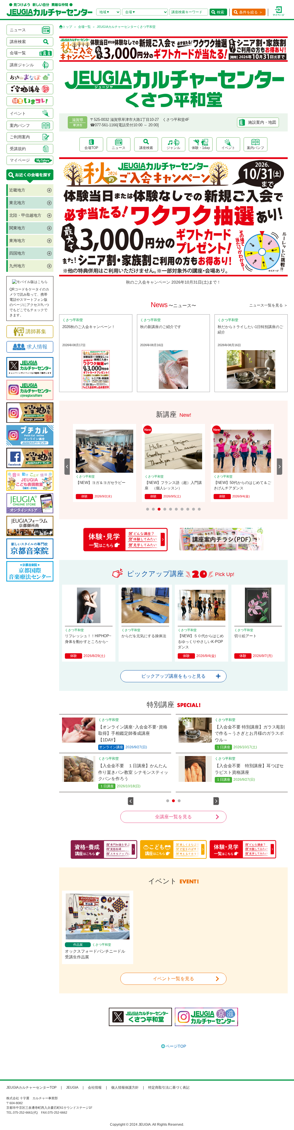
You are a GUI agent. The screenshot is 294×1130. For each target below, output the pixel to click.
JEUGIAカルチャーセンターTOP (31, 1088)
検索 (220, 12)
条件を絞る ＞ (251, 12)
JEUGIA (72, 1088)
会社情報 (95, 1088)
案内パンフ (255, 148)
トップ (67, 26)
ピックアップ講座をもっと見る (173, 676)
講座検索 (146, 148)
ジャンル (173, 148)
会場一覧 (84, 26)
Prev (67, 466)
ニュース (118, 148)
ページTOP (176, 1046)
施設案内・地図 (262, 122)
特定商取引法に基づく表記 (168, 1088)
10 (199, 509)
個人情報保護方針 (125, 1088)
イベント (228, 148)
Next (280, 466)
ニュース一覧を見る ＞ (268, 305)
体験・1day (201, 148)
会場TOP (91, 148)
